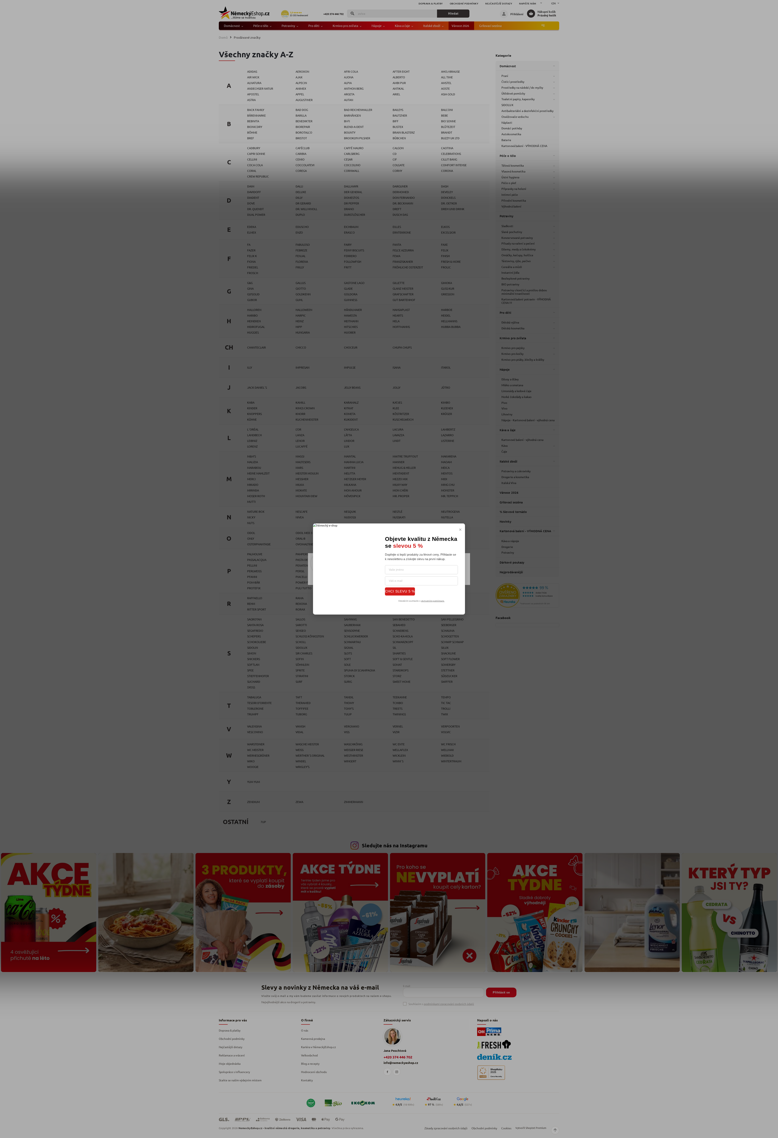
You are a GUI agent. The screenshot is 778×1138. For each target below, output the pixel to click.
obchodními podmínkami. (433, 601)
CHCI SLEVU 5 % (400, 591)
